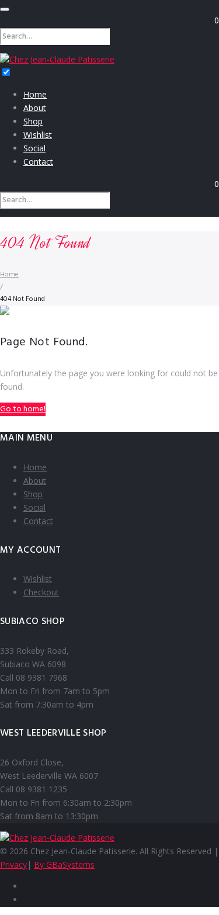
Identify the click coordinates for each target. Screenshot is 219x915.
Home (35, 94)
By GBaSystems (64, 864)
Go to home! (23, 409)
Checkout (41, 592)
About (34, 107)
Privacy (13, 864)
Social (34, 148)
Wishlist (37, 134)
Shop (33, 121)
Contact (38, 161)
